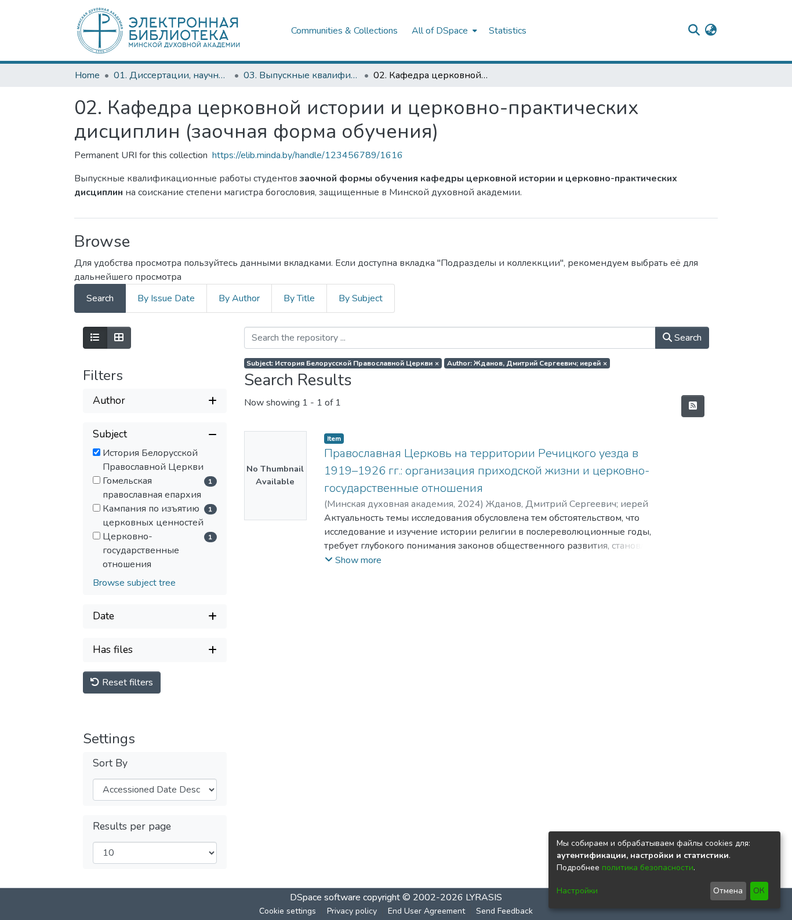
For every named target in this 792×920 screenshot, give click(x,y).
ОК (759, 890)
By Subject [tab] (361, 298)
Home (87, 75)
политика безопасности (647, 867)
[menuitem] (443, 30)
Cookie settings (287, 911)
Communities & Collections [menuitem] (344, 30)
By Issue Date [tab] (166, 298)
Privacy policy (352, 911)
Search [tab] (100, 298)
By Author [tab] (239, 298)
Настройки (577, 890)
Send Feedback (504, 911)
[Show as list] (95, 338)
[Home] (176, 30)
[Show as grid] (119, 338)
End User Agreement (426, 911)
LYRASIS (484, 897)
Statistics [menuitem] (507, 30)
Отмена (728, 890)
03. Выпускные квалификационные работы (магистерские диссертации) (301, 75)
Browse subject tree (134, 582)
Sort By (110, 763)
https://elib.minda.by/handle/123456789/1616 (307, 155)
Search (687, 337)
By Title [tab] (299, 298)
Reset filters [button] (126, 682)
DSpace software (325, 897)
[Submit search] (693, 31)
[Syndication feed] (692, 406)
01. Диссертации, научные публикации (172, 75)
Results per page (132, 826)
